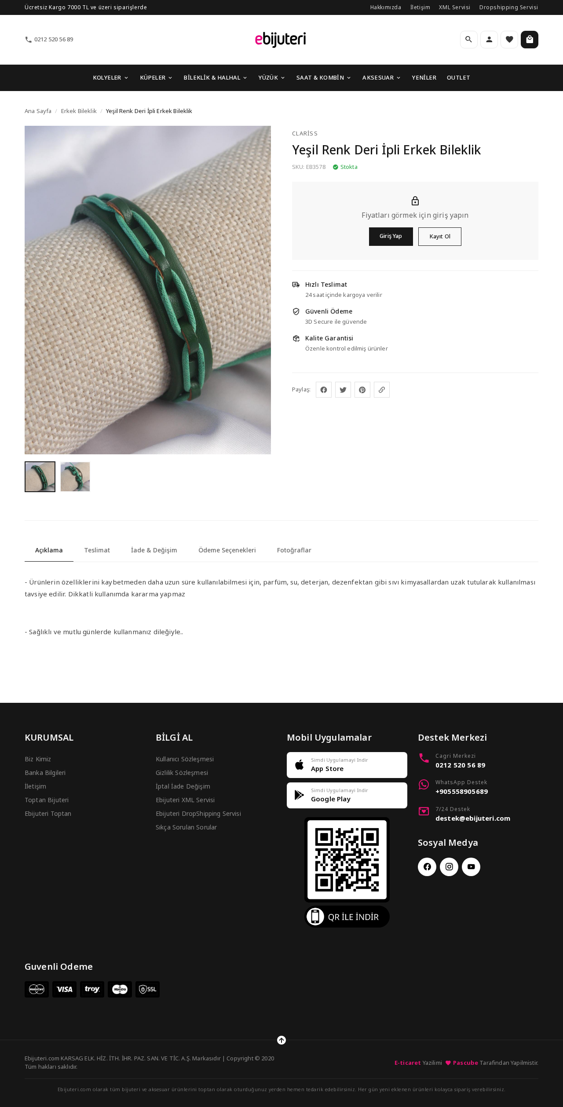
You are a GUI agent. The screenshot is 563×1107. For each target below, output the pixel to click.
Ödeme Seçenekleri (227, 550)
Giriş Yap (391, 236)
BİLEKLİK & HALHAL (212, 77)
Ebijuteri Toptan (48, 813)
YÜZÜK (268, 77)
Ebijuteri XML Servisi (185, 800)
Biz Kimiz (38, 759)
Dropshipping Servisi (508, 7)
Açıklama (49, 550)
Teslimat (97, 550)
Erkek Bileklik (79, 111)
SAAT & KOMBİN (320, 77)
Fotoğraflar (294, 550)
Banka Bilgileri (45, 772)
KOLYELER (107, 77)
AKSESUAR (378, 77)
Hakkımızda (386, 7)
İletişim (420, 7)
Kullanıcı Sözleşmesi (185, 759)
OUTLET (458, 77)
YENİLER (424, 77)
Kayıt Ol (439, 236)
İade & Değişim (154, 550)
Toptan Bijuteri (47, 800)
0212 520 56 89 (53, 39)
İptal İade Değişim (183, 786)
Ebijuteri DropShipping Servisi (198, 813)
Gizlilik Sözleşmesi (182, 772)
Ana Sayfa (38, 111)
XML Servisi (455, 7)
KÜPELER (153, 77)
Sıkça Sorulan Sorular (186, 827)
